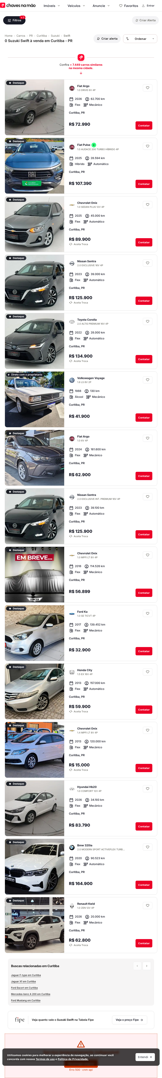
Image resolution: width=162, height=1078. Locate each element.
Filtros (17, 20)
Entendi (143, 1057)
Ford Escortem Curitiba (24, 987)
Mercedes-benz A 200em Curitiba (30, 994)
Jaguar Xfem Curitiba (23, 981)
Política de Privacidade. (73, 1059)
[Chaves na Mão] (18, 5)
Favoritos (131, 6)
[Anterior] (70, 128)
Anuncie (99, 6)
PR (31, 35)
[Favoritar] (147, 87)
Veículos (74, 6)
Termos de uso (45, 1059)
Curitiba (42, 35)
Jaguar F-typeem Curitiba (26, 975)
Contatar (144, 125)
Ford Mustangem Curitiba (25, 1000)
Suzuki (55, 35)
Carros (20, 35)
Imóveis (49, 6)
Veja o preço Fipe (127, 1020)
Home (8, 35)
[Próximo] (77, 128)
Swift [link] (67, 35)
